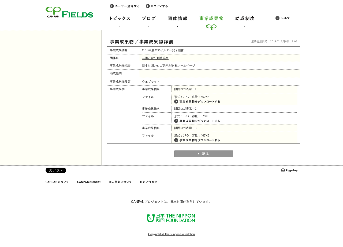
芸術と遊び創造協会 (155, 58)
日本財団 (176, 202)
